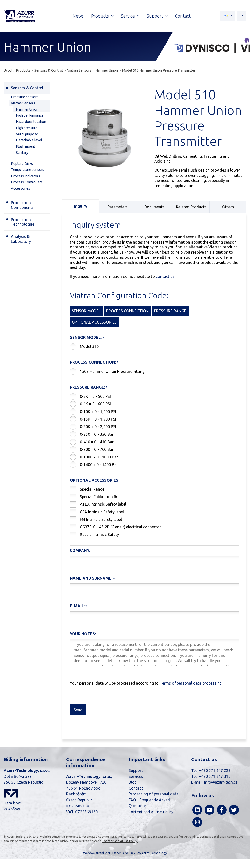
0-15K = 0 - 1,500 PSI (98, 419)
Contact (136, 788)
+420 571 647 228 (214, 770)
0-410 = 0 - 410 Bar (97, 442)
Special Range (92, 489)
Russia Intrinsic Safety (99, 534)
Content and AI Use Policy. (120, 841)
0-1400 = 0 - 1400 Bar (99, 464)
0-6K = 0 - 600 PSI (95, 404)
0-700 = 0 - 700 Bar (97, 449)
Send (78, 710)
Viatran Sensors (79, 70)
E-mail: (77, 606)
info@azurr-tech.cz (221, 782)
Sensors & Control (48, 70)
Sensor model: (86, 337)
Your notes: (83, 634)
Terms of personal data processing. (191, 683)
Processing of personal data (153, 794)
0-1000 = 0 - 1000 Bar (99, 457)
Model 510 (89, 346)
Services (136, 776)
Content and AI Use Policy (151, 812)
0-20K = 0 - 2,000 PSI (98, 426)
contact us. (165, 276)
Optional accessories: (94, 480)
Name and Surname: (91, 578)
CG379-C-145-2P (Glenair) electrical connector (120, 527)
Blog (133, 782)
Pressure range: (87, 387)
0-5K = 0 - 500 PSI (95, 396)
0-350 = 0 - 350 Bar (97, 434)
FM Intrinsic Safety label (101, 519)
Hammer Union (106, 70)
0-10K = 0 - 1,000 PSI (98, 411)
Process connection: (93, 362)
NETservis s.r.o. (118, 853)
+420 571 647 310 (214, 776)
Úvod (8, 70)
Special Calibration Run (100, 496)
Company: (80, 550)
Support (136, 770)
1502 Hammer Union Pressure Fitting (112, 371)
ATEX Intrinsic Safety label (103, 504)
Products (23, 70)
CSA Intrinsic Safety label (102, 512)
